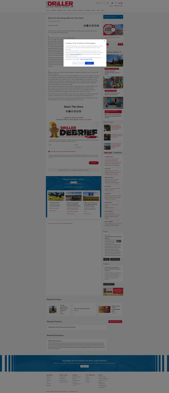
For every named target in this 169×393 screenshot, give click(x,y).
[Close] (104, 40)
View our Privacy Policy (86, 59)
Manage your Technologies (78, 63)
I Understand (89, 63)
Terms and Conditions (75, 54)
